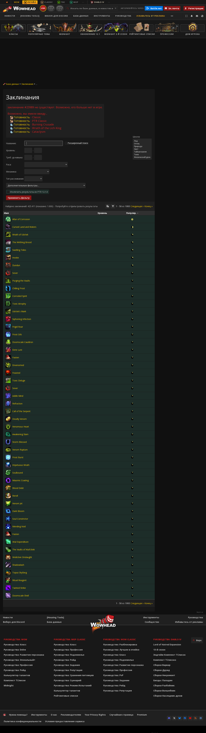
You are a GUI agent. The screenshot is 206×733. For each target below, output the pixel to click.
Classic (48, 2)
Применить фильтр (19, 197)
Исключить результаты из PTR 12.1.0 (29, 191)
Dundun (16, 265)
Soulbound (17, 472)
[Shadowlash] (8, 565)
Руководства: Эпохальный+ (19, 659)
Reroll (15, 495)
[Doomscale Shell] (8, 595)
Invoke (15, 257)
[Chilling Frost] (8, 288)
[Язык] (202, 16)
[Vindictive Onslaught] (8, 557)
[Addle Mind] (8, 396)
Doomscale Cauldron (22, 342)
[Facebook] (185, 718)
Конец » (148, 206)
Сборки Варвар (161, 665)
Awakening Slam (20, 434)
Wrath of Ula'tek (20, 234)
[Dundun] (8, 265)
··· (83, 2)
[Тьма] (142, 154)
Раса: (8, 164)
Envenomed (18, 365)
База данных (81, 16)
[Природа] (142, 146)
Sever (15, 273)
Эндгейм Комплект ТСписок (169, 654)
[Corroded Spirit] (8, 296)
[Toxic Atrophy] (8, 303)
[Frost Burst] (8, 457)
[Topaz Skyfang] (8, 572)
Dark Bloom (18, 511)
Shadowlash (18, 564)
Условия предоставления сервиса (64, 721)
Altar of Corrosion (21, 219)
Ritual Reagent (19, 580)
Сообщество (152, 621)
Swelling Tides (19, 250)
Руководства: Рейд (15, 670)
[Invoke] (8, 257)
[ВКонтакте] (200, 718)
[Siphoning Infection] (8, 319)
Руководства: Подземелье (69, 654)
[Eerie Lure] (8, 350)
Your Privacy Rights (95, 714)
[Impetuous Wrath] (8, 465)
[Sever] (8, 273)
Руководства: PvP (113, 675)
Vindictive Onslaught (22, 557)
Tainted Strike (19, 587)
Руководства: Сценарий (67, 680)
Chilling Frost (18, 288)
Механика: (11, 171)
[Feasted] (8, 373)
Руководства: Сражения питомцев (74, 675)
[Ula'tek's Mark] (8, 311)
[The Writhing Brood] (8, 242)
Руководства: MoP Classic (69, 639)
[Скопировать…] (107, 206)
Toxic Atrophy (19, 303)
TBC (63, 2)
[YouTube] (190, 718)
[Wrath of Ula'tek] (8, 234)
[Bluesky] (179, 718)
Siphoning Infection (21, 319)
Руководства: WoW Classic (119, 639)
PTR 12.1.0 (51, 8)
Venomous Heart (20, 426)
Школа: (136, 136)
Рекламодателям (71, 714)
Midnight (9, 685)
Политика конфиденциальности (22, 721)
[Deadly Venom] (8, 419)
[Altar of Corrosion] (8, 219)
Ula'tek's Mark (19, 311)
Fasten (15, 357)
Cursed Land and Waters (24, 226)
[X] (174, 718)
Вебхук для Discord (56, 16)
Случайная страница (121, 714)
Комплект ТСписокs (164, 659)
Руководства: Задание (67, 665)
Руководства (123, 16)
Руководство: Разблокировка (120, 644)
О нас (54, 714)
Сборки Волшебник (164, 690)
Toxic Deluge (18, 380)
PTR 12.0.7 (59, 8)
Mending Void (19, 526)
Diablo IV (99, 2)
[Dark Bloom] (8, 511)
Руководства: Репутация (68, 670)
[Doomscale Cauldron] (8, 342)
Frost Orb (17, 334)
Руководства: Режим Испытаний (73, 685)
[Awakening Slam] (8, 434)
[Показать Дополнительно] (172, 16)
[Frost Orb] (8, 334)
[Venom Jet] (8, 503)
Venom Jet (17, 503)
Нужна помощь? (18, 714)
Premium (142, 714)
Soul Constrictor (20, 518)
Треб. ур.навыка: (14, 157)
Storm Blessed (19, 442)
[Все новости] (7, 2)
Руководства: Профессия (18, 665)
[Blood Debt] (8, 488)
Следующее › (137, 206)
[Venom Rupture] (8, 449)
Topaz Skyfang (19, 572)
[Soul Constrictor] (8, 519)
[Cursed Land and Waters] (8, 227)
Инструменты (151, 617)
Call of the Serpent (21, 411)
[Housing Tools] (55, 617)
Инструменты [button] (102, 16)
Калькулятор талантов (17, 675)
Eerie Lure (17, 349)
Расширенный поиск (78, 143)
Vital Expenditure (20, 541)
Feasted (16, 372)
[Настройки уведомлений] (191, 16)
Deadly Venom (19, 418)
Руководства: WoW (15, 639)
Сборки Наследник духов (167, 695)
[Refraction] (8, 403)
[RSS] (195, 718)
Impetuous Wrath (20, 465)
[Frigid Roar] (8, 327)
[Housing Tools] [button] (30, 16)
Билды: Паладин (162, 680)
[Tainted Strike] (8, 588)
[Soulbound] (8, 472)
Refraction (17, 403)
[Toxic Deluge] (8, 380)
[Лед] (142, 141)
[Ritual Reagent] (8, 580)
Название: (11, 143)
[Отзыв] (197, 16)
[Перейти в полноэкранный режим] (186, 16)
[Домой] (20, 8)
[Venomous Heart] (8, 426)
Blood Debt (18, 488)
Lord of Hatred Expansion (167, 644)
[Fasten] (8, 357)
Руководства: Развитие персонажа (24, 654)
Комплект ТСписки (14, 680)
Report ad (200, 612)
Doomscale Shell (20, 595)
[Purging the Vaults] (8, 280)
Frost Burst (17, 457)
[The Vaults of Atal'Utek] (8, 549)
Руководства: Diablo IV (167, 639)
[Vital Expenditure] (8, 542)
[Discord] (169, 718)
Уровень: (10, 150)
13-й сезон (159, 649)
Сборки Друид (161, 670)
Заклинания (27, 84)
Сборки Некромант (164, 675)
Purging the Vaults (21, 280)
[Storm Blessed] (8, 442)
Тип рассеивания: (15, 178)
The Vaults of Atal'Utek (23, 549)
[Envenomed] (8, 365)
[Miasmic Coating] (8, 480)
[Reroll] (8, 496)
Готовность (22, 117)
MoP (75, 2)
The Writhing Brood (22, 242)
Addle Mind (17, 395)
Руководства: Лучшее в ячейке (121, 649)
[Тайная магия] (142, 151)
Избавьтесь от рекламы (150, 16)
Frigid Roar (17, 326)
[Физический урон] (142, 157)
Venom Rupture (20, 449)
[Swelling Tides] (8, 250)
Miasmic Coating (20, 480)
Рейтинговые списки (66, 695)
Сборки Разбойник (164, 685)
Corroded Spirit (19, 296)
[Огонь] (142, 143)
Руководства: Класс (15, 644)
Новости (10, 16)
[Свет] (142, 149)
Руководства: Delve (15, 649)
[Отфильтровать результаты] (113, 206)
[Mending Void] (8, 526)
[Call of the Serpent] (8, 411)
